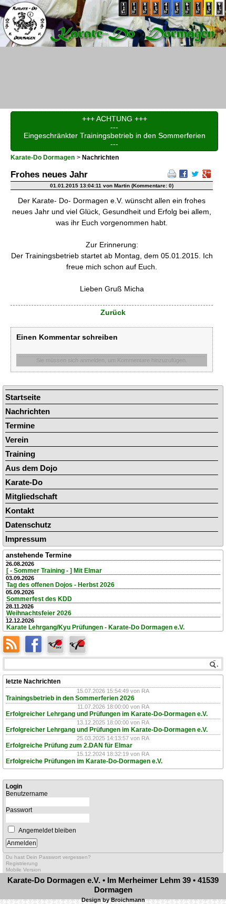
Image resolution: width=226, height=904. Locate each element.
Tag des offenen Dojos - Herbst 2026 (60, 584)
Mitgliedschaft (31, 496)
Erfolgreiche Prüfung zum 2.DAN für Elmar (69, 745)
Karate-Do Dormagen (43, 157)
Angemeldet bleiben (47, 830)
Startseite (22, 397)
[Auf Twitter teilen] (195, 173)
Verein (16, 439)
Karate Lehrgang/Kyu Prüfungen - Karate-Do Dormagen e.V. (95, 627)
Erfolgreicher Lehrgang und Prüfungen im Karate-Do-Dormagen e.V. (107, 714)
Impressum (25, 538)
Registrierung (22, 863)
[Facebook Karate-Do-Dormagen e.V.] (36, 643)
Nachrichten (27, 411)
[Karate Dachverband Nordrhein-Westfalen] (79, 643)
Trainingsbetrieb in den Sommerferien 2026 (70, 698)
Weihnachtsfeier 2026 (38, 613)
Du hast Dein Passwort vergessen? (48, 857)
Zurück (113, 312)
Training (20, 453)
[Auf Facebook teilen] (183, 173)
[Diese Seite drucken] (172, 173)
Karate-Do (24, 482)
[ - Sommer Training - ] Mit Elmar (54, 570)
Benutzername (27, 793)
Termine (20, 425)
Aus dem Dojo (31, 468)
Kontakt (19, 510)
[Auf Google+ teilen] (206, 173)
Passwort (19, 810)
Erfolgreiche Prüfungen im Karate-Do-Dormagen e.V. (84, 761)
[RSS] (14, 643)
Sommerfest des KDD (39, 599)
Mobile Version (23, 870)
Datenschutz (28, 524)
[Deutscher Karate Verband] (58, 643)
